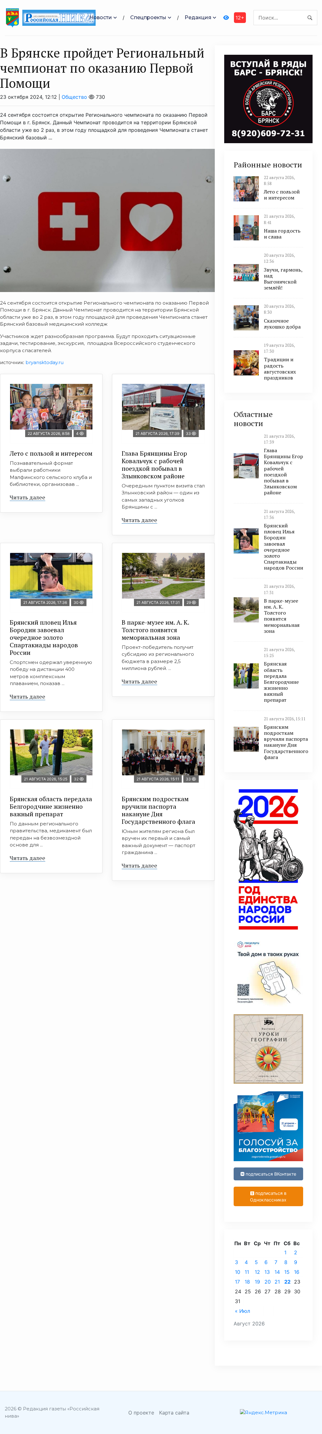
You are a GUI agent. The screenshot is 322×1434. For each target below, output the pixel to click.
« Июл (242, 1311)
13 (267, 1272)
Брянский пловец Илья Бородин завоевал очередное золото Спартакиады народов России (44, 637)
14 (277, 1272)
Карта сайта (174, 1412)
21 (277, 1282)
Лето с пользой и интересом (51, 453)
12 (257, 1272)
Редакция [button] (198, 17)
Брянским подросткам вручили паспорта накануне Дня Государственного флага (158, 810)
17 (237, 1282)
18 (247, 1282)
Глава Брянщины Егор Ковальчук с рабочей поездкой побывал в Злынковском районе (154, 464)
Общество (74, 97)
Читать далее (27, 497)
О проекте (141, 1412)
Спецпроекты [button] (148, 17)
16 (296, 1272)
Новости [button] (100, 17)
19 (257, 1282)
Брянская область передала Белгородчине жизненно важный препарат (51, 806)
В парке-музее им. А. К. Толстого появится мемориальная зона (155, 630)
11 (247, 1272)
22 (287, 1282)
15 (287, 1272)
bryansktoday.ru (44, 362)
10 (237, 1272)
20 (267, 1282)
